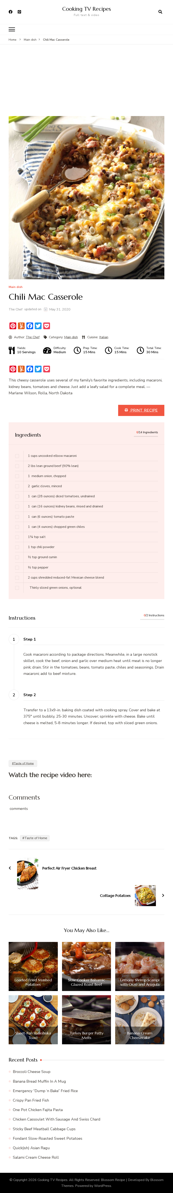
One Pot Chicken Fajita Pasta (38, 1109)
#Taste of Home (23, 763)
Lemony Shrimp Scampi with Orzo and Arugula (139, 982)
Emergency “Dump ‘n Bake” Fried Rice (45, 1090)
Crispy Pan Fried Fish (31, 1100)
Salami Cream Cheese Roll (36, 1157)
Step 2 (29, 694)
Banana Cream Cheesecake (139, 1035)
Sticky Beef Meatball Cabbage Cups (44, 1128)
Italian (103, 337)
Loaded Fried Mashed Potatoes (33, 982)
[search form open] (160, 12)
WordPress (102, 1186)
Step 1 (29, 639)
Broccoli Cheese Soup (31, 1071)
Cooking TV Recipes (86, 8)
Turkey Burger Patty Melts (86, 1035)
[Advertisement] (86, 84)
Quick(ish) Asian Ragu (31, 1147)
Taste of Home (35, 838)
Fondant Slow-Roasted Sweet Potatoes (47, 1138)
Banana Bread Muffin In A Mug (39, 1081)
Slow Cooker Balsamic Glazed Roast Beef (86, 982)
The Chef (15, 309)
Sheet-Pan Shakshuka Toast (33, 1035)
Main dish (16, 287)
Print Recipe (143, 410)
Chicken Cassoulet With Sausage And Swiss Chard (56, 1119)
